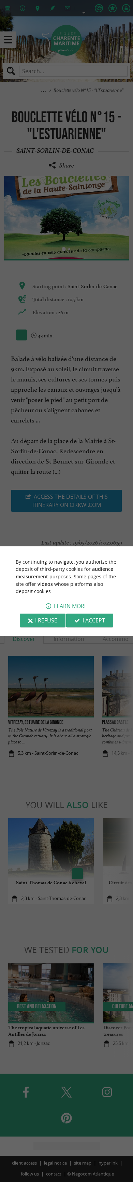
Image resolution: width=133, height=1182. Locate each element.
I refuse (46, 620)
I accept (94, 620)
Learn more (70, 606)
